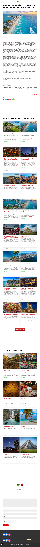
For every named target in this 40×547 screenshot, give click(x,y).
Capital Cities (6, 454)
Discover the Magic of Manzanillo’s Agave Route (11, 211)
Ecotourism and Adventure (9, 426)
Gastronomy (23, 398)
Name (4, 508)
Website (4, 516)
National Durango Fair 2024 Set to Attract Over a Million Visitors (28, 315)
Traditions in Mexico (25, 370)
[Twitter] (6, 99)
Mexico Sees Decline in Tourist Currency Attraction (27, 159)
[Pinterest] (8, 99)
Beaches (23, 426)
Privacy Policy (13, 544)
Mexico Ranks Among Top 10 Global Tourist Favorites (11, 134)
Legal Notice (17, 544)
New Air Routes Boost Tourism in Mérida (27, 237)
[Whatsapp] (12, 99)
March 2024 (10, 34)
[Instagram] (10, 99)
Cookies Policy (21, 544)
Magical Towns (7, 370)
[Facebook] (4, 99)
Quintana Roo (10, 42)
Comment (5, 497)
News (7, 34)
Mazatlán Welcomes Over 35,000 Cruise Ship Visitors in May (27, 263)
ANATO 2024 (13, 48)
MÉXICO (4, 34)
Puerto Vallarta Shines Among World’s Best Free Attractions (10, 263)
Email (4, 512)
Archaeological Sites (25, 454)
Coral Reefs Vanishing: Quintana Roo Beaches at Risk (27, 211)
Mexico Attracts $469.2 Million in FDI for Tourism (11, 289)
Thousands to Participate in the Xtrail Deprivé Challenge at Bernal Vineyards (10, 159)
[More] (14, 99)
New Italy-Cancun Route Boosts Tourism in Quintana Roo (27, 134)
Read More (28, 139)
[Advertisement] (20, 108)
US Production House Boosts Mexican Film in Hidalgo (27, 186)
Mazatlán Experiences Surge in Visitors (10, 186)
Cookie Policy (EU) (26, 544)
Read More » (6, 141)
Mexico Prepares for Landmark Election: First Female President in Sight (11, 237)
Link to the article (34, 94)
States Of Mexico (7, 398)
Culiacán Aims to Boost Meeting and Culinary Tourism (11, 315)
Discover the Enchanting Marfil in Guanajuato (27, 289)
